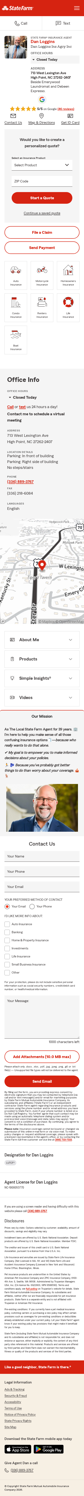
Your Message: (18, 1001)
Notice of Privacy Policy (20, 1414)
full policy (31, 1288)
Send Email (42, 1081)
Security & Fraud (15, 1395)
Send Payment (42, 248)
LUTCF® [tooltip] (10, 1162)
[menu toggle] (76, 8)
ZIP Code (21, 181)
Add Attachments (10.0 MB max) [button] (42, 1057)
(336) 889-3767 (20, 482)
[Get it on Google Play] (49, 1449)
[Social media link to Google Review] (42, 99)
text (22, 407)
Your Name (15, 856)
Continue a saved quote (42, 213)
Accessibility (12, 1402)
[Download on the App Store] (17, 1449)
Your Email (15, 887)
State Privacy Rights (17, 1420)
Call (10, 407)
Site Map (10, 1427)
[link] (21, 8)
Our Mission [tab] (42, 716)
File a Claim (42, 232)
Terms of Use (13, 1408)
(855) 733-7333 (63, 1139)
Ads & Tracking (14, 1389)
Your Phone (16, 871)
